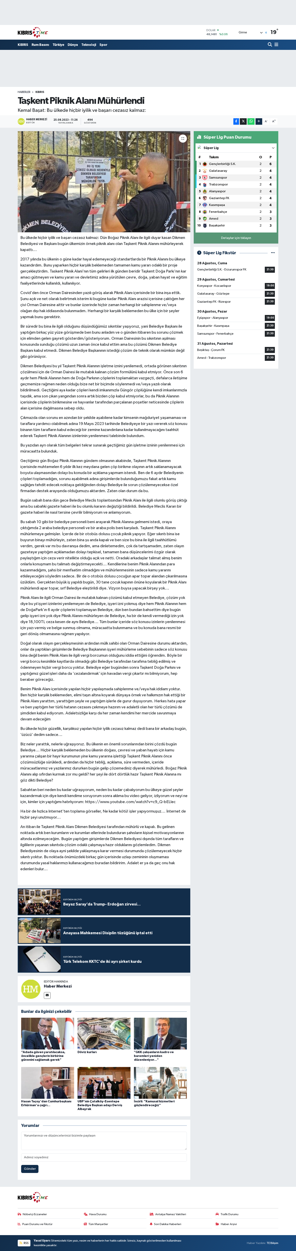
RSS (26, 1243)
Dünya (73, 44)
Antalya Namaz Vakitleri (170, 1214)
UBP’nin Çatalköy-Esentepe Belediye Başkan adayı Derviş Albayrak (100, 1105)
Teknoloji (88, 44)
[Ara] (270, 45)
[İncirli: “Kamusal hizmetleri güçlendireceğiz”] (160, 1082)
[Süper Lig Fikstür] (273, 253)
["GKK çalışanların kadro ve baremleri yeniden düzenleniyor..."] (160, 1033)
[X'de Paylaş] (243, 121)
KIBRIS (23, 44)
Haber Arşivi (229, 1224)
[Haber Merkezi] (30, 989)
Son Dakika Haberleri (167, 1224)
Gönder (30, 1169)
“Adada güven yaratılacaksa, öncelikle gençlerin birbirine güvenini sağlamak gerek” (43, 1055)
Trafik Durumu (229, 1214)
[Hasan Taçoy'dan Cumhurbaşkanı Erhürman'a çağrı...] (47, 1082)
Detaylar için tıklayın (236, 238)
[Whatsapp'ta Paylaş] (251, 121)
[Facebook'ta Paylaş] (236, 121)
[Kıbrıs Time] (33, 32)
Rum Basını (40, 44)
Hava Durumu (98, 1214)
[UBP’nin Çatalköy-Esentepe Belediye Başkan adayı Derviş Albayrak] (104, 1082)
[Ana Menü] (275, 45)
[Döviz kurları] (104, 1033)
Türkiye (58, 44)
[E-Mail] (47, 995)
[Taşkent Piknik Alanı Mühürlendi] (104, 181)
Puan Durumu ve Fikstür (37, 1224)
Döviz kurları (87, 1052)
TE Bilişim (272, 1243)
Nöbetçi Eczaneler (35, 1214)
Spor (103, 44)
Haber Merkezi (58, 986)
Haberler (24, 92)
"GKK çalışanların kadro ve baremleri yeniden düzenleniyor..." (154, 1055)
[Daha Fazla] (259, 121)
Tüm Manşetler (98, 1224)
